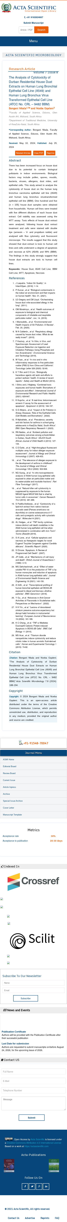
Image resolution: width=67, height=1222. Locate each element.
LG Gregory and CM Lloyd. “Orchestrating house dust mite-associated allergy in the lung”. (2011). (34, 302)
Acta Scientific (38, 1139)
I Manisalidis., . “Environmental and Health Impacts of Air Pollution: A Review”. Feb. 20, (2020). (35, 324)
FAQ (57, 1218)
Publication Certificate (14, 1028)
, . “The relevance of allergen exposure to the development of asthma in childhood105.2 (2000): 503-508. (36, 464)
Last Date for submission (15, 1040)
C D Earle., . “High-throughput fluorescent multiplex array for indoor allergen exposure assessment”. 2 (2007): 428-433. (36, 452)
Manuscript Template (12, 815)
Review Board (9, 773)
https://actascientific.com (36, 1146)
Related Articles (23, 152)
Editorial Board (9, 766)
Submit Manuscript (34, 22)
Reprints (50, 152)
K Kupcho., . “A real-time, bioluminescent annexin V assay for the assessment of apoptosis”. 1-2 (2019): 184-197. (36, 403)
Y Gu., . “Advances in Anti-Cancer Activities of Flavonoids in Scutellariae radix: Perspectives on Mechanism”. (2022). (36, 600)
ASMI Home (8, 759)
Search (41, 30)
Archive (6, 794)
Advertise (30, 1218)
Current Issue (9, 780)
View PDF (38, 152)
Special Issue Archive (13, 801)
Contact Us (13, 1218)
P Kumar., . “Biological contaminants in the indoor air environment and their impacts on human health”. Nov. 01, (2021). (35, 293)
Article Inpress (9, 787)
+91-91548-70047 (36, 743)
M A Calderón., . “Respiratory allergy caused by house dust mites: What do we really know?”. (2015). (34, 334)
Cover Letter (8, 808)
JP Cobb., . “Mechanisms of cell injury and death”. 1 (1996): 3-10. (35, 560)
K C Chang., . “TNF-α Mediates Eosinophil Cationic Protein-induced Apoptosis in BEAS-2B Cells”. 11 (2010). (34, 627)
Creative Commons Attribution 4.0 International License (34, 1142)
